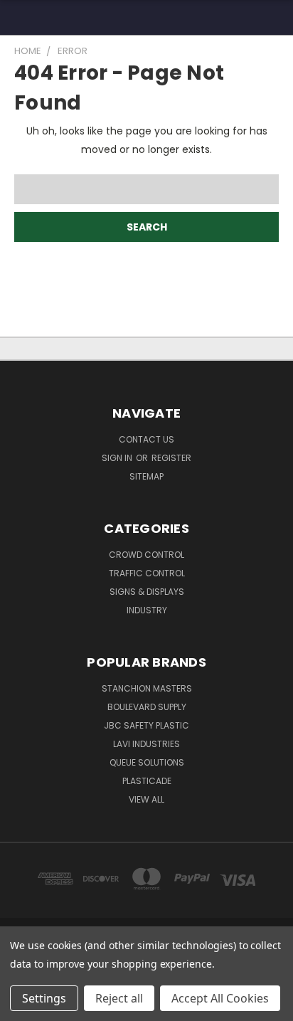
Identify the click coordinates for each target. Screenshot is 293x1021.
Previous (22, 1007)
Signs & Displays (147, 592)
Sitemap (146, 476)
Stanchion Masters (147, 688)
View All (146, 799)
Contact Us (146, 439)
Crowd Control (146, 555)
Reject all (119, 998)
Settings (44, 998)
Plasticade (146, 781)
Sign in (118, 458)
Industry (147, 610)
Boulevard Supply (146, 707)
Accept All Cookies (220, 998)
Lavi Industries (146, 744)
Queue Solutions (147, 762)
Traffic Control (147, 573)
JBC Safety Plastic (146, 725)
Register (171, 458)
